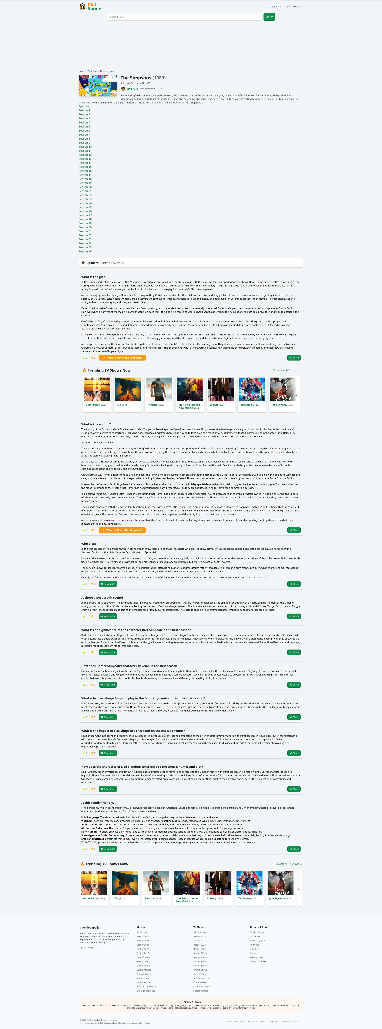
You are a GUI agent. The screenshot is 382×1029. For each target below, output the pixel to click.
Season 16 (85, 171)
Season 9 (84, 142)
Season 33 (85, 239)
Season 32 (85, 235)
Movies (275, 6)
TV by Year (255, 944)
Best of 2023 (143, 944)
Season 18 (85, 179)
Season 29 (85, 223)
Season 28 (85, 219)
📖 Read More (108, 583)
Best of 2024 (143, 940)
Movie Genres (257, 932)
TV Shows (292, 6)
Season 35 (85, 247)
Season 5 (84, 126)
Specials (84, 106)
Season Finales (200, 990)
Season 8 (84, 138)
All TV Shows (199, 932)
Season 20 (85, 187)
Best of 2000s (143, 957)
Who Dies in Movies (146, 986)
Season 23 (85, 199)
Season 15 (85, 167)
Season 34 (85, 243)
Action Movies (144, 978)
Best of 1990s (143, 961)
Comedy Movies (144, 974)
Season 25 (85, 207)
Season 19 (85, 183)
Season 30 (85, 227)
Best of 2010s (143, 953)
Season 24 (85, 203)
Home (82, 71)
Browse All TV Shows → (286, 370)
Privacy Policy (256, 957)
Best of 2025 (143, 936)
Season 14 (85, 163)
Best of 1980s (143, 965)
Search (269, 17)
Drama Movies (144, 969)
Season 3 (84, 118)
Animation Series (201, 978)
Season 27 (85, 215)
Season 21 (85, 191)
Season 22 (85, 195)
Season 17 (85, 175)
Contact (254, 953)
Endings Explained (146, 990)
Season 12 (85, 154)
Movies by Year (257, 940)
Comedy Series (200, 974)
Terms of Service (258, 961)
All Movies (142, 932)
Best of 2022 (143, 948)
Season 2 (84, 114)
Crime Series (199, 982)
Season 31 (85, 231)
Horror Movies (144, 982)
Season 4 (84, 122)
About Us (254, 948)
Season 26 (85, 211)
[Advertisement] (191, 46)
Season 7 (84, 134)
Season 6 (84, 130)
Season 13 (85, 158)
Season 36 (85, 251)
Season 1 (84, 110)
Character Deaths (202, 986)
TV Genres (255, 936)
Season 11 (85, 150)
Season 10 (85, 146)
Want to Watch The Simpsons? (124, 357)
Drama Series (200, 969)
